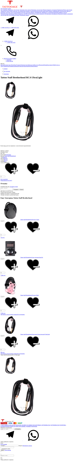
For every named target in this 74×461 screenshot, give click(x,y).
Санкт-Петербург (12, 65)
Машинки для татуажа (13, 10)
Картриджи (60, 10)
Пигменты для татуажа (37, 10)
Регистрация (4, 444)
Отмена (21, 189)
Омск (8, 66)
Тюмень (23, 65)
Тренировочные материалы (7, 13)
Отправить (16, 189)
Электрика (22, 10)
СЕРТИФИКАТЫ (54, 425)
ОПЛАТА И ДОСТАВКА (9, 58)
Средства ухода (9, 12)
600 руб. (3, 352)
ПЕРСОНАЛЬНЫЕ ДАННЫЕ (23, 426)
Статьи (9, 8)
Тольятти (18, 65)
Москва (2, 65)
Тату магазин (4, 8)
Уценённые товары (24, 15)
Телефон (3, 445)
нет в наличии (4, 179)
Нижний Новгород (19, 66)
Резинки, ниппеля (30, 11)
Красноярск (50, 65)
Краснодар (31, 65)
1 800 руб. (3, 275)
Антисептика (63, 11)
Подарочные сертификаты (51, 13)
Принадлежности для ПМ (20, 13)
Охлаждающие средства (19, 12)
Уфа (54, 65)
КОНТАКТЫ (9, 61)
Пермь (45, 65)
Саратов (27, 65)
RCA (5, 161)
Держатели (3, 11)
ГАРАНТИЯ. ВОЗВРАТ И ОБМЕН (23, 425)
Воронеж (41, 65)
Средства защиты (30, 12)
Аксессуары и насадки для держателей (15, 11)
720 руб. (3, 237)
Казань (6, 65)
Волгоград (36, 65)
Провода (5, 157)
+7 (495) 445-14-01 (14, 27)
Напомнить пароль (27, 445)
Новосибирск (34, 66)
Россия (6, 160)
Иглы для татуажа (67, 10)
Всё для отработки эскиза (13, 15)
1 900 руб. (3, 313)
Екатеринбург (27, 66)
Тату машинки (4, 10)
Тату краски (28, 10)
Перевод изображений (53, 11)
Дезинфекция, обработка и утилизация (44, 12)
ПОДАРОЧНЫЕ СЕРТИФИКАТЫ (41, 425)
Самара (5, 66)
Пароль (25, 445)
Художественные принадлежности (36, 13)
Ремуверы (56, 12)
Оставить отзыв (14, 186)
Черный (5, 158)
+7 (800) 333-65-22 (5, 27)
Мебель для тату (63, 12)
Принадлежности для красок (50, 10)
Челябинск (12, 66)
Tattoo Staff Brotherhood (10, 156)
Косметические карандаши (41, 11)
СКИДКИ (8, 60)
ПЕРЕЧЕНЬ (34, 426)
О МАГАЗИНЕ (4, 425)
